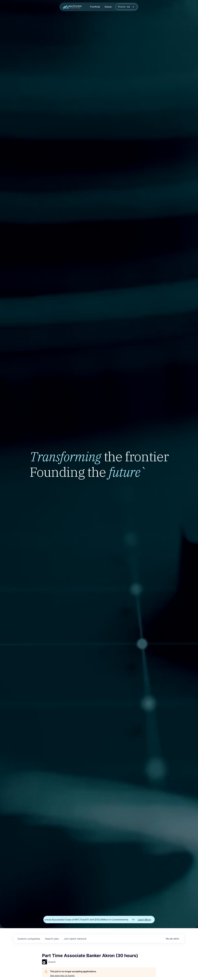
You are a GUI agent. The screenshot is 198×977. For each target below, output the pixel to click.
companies (29, 938)
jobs (52, 938)
